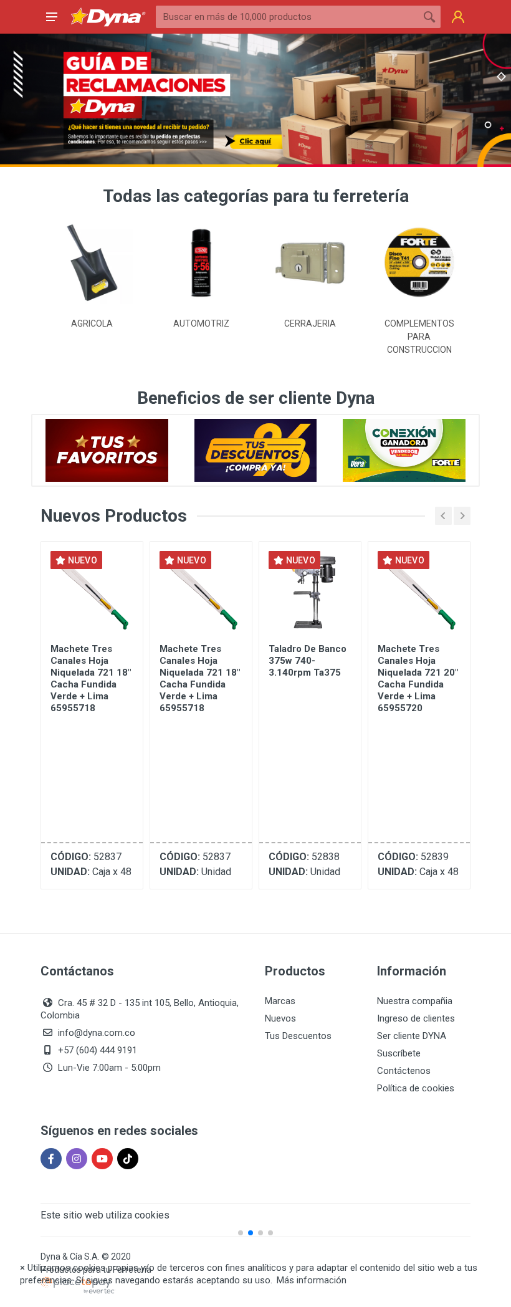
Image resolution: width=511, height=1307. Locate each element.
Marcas (280, 1001)
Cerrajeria (201, 323)
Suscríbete (399, 1053)
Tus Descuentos (298, 1035)
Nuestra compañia (414, 1001)
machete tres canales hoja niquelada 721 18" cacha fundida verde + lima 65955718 (90, 678)
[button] (14, 654)
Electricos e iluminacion (419, 330)
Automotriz (92, 323)
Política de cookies (415, 1088)
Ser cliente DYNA (411, 1035)
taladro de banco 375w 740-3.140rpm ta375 (198, 660)
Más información (311, 1280)
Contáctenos (404, 1070)
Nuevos (280, 1018)
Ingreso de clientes (416, 1018)
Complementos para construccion (310, 336)
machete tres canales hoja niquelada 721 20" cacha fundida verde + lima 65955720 (309, 678)
